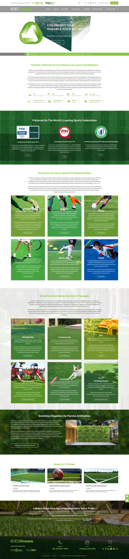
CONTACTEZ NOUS (110, 9)
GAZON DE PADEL (101, 276)
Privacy (54, 555)
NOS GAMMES (64, 9)
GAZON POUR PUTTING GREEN (101, 399)
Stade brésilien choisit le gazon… (60, 486)
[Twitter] (84, 3)
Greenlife (56, 9)
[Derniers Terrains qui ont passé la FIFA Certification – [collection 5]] (101, 475)
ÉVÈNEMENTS (86, 9)
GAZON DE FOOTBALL (27, 232)
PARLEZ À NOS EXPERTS (64, 527)
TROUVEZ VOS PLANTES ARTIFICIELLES (24, 445)
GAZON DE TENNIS (28, 276)
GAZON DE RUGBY (101, 232)
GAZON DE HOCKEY (65, 232)
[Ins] (95, 3)
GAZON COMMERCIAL (64, 355)
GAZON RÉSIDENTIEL (28, 355)
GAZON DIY (101, 355)
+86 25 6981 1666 (60, 548)
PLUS (28, 155)
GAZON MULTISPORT (64, 276)
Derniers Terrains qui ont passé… (96, 486)
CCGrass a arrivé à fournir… (21, 486)
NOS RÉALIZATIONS (97, 9)
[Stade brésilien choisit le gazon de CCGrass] (64, 475)
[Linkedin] (88, 3)
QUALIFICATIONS (75, 9)
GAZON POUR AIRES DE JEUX (28, 399)
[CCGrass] (21, 9)
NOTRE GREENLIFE (56, 42)
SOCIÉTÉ (48, 9)
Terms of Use (46, 555)
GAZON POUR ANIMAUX (64, 399)
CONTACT (114, 3)
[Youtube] (90, 3)
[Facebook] (86, 3)
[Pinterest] (93, 3)
